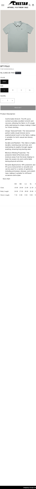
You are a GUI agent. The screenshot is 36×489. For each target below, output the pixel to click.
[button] (33, 5)
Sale (26, 7)
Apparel (11, 7)
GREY (4, 81)
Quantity (3, 96)
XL (31, 91)
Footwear (19, 7)
